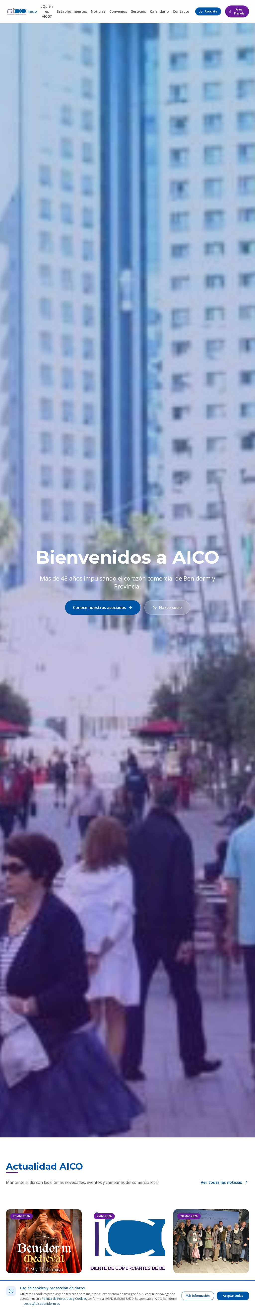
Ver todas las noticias (221, 1182)
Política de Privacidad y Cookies (64, 1299)
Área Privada (239, 11)
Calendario (159, 11)
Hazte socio (170, 607)
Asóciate (211, 11)
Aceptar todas (233, 1296)
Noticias (98, 11)
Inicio (32, 11)
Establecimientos (72, 11)
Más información (198, 1296)
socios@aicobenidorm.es (42, 1304)
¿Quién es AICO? (47, 11)
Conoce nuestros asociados (99, 607)
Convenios (118, 11)
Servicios (138, 11)
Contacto (181, 11)
